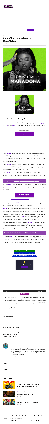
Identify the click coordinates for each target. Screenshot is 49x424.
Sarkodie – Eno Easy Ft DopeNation (28, 402)
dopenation (6, 307)
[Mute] (41, 291)
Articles (13, 356)
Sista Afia (6, 125)
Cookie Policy (17, 415)
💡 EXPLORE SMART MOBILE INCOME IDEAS (24, 133)
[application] (24, 291)
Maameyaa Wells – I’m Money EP (10, 336)
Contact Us (11, 415)
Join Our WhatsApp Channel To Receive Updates (25, 250)
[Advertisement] (24, 19)
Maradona (43, 123)
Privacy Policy (34, 415)
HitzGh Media (13, 420)
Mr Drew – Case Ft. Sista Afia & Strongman (20, 199)
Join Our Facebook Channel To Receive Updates (25, 253)
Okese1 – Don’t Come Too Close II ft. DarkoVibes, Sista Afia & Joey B (28, 385)
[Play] (4, 291)
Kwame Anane (15, 344)
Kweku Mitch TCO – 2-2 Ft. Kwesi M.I (11, 334)
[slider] (43, 291)
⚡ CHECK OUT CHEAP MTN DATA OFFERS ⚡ (24, 195)
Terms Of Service (42, 415)
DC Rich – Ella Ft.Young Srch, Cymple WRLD (12, 327)
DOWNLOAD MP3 (25, 293)
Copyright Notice (25, 415)
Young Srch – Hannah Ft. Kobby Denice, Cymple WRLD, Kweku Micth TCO (19, 329)
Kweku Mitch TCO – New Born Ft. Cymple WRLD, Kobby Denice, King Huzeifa (20, 332)
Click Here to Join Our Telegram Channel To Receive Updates (25, 255)
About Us (5, 415)
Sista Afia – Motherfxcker (25, 394)
